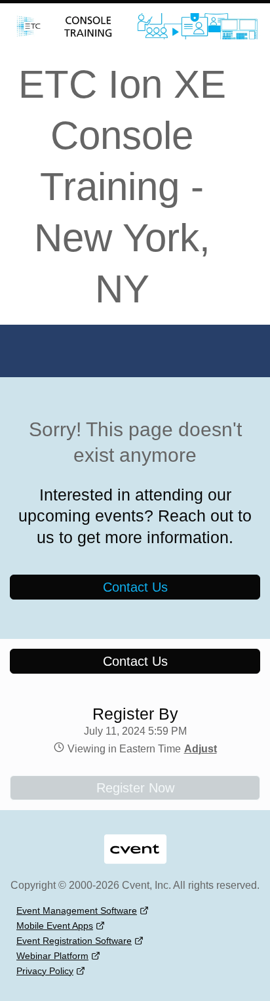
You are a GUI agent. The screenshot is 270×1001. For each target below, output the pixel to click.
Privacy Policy (44, 971)
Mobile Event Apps (54, 925)
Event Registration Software (74, 940)
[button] (199, 748)
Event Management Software (76, 910)
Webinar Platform (52, 955)
